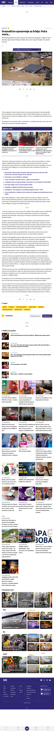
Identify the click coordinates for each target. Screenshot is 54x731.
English (21, 690)
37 (7, 333)
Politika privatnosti (31, 692)
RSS (27, 696)
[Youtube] (50, 680)
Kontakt (28, 698)
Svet (42, 611)
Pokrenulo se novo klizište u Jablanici (16, 177)
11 (7, 353)
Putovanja (5, 696)
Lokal (11, 696)
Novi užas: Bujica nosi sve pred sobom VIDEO (18, 184)
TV (20, 688)
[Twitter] (44, 680)
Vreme (20, 692)
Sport (4, 688)
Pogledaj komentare (35, 316)
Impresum (29, 688)
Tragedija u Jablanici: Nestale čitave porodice (19, 187)
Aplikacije (29, 694)
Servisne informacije (31, 655)
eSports (12, 690)
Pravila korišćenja (31, 690)
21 (7, 372)
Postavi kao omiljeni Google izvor (23, 49)
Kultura (12, 686)
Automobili (13, 694)
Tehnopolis (13, 692)
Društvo (4, 28)
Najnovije (10, 2)
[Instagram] (47, 680)
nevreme (41, 307)
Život (4, 692)
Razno (4, 625)
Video (20, 686)
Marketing (29, 686)
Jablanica (27, 309)
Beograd (11, 307)
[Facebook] (41, 680)
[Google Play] (45, 689)
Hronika (43, 653)
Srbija (5, 307)
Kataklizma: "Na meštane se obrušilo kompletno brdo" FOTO (24, 190)
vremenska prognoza (21, 307)
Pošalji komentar (47, 316)
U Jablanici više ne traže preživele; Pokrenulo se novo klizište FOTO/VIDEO (28, 182)
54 (7, 362)
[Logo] (3, 2)
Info (4, 686)
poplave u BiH (18, 309)
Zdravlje (5, 694)
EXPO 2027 (5, 644)
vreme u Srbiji (33, 307)
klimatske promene (8, 309)
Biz (4, 690)
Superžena (12, 688)
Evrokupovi (13, 372)
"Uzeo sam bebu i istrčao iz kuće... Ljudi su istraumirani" (22, 179)
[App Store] (45, 693)
